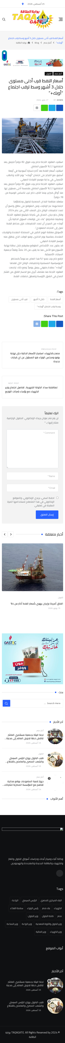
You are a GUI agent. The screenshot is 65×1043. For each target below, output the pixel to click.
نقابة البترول (48, 916)
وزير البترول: (33, 916)
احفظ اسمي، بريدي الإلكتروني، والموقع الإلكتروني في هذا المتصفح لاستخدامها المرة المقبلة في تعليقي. (30, 501)
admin (60, 100)
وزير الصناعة (12, 924)
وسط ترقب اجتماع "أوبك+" (49, 306)
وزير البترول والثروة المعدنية (49, 924)
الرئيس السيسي (29, 900)
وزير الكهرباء (56, 931)
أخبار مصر (40, 730)
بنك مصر (46, 908)
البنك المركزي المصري (51, 900)
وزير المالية (41, 931)
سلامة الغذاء (16, 908)
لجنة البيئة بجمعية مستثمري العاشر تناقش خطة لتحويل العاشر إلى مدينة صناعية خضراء (25, 738)
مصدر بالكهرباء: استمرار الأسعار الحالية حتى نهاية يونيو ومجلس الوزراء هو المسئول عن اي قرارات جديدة (35, 357)
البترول (60, 597)
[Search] (4, 19)
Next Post (13, 383)
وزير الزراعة (27, 924)
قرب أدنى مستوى (19, 299)
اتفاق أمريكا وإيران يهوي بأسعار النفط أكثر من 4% (37, 603)
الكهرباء (58, 908)
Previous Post (49, 349)
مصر (59, 916)
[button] (11, 534)
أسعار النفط (55, 299)
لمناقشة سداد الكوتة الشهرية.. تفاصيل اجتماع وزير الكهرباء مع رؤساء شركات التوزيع (31, 389)
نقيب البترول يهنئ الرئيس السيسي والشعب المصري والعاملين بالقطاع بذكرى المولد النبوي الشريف (25, 761)
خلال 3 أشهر (38, 299)
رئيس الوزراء (32, 908)
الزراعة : (14, 900)
